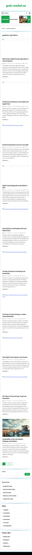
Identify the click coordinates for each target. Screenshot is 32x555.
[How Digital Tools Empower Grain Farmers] (16, 346)
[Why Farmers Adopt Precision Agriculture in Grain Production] (16, 48)
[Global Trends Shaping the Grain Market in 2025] (16, 174)
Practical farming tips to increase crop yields (15, 145)
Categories (5, 510)
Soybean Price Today (8, 499)
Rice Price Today (7, 492)
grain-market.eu (16, 5)
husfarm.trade (6, 546)
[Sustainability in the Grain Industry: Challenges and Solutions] (16, 428)
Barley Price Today (11, 19)
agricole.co (5, 543)
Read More (5, 76)
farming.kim (6, 540)
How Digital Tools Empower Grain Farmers (15, 357)
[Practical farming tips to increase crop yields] (16, 133)
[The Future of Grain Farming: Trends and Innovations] (16, 385)
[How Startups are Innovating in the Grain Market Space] (16, 217)
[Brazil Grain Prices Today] (24, 19)
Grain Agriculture (7, 525)
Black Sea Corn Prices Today (9, 495)
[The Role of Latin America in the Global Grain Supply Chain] (16, 91)
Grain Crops (6, 522)
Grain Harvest (6, 519)
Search (4, 471)
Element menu (6, 536)
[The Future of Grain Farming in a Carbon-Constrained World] (16, 303)
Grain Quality (6, 516)
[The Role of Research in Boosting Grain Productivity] (16, 260)
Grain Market (6, 513)
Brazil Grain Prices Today (9, 489)
